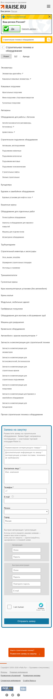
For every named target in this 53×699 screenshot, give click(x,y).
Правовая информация (19, 672)
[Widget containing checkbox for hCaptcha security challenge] (25, 607)
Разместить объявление (16, 17)
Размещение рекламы (31, 676)
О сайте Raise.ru (29, 681)
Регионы (4, 672)
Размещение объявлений (11, 676)
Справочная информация (11, 681)
